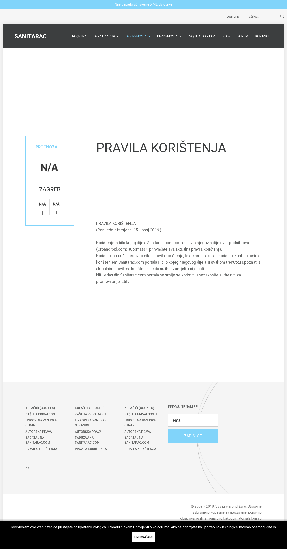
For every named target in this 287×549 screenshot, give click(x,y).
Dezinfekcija (167, 36)
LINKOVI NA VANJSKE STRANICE (41, 423)
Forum (243, 36)
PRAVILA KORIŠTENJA (41, 449)
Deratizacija (104, 36)
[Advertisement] (143, 79)
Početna (79, 36)
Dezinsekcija (136, 36)
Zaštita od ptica (201, 36)
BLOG (226, 36)
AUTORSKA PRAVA (38, 432)
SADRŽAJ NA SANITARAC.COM (37, 440)
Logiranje (233, 16)
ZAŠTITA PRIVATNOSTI (41, 414)
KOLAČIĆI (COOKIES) (40, 408)
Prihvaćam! (143, 537)
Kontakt (262, 36)
